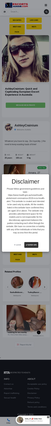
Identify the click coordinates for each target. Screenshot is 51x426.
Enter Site (32, 245)
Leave (18, 245)
